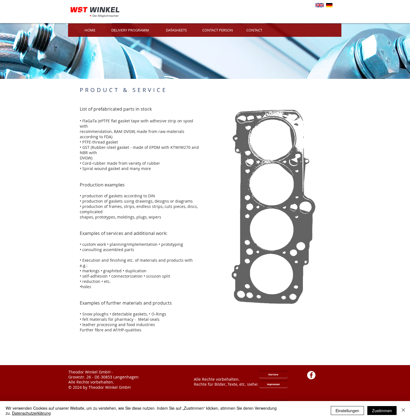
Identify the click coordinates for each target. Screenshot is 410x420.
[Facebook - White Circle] (311, 375)
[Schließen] (403, 411)
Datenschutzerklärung (31, 413)
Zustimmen (382, 410)
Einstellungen (347, 410)
